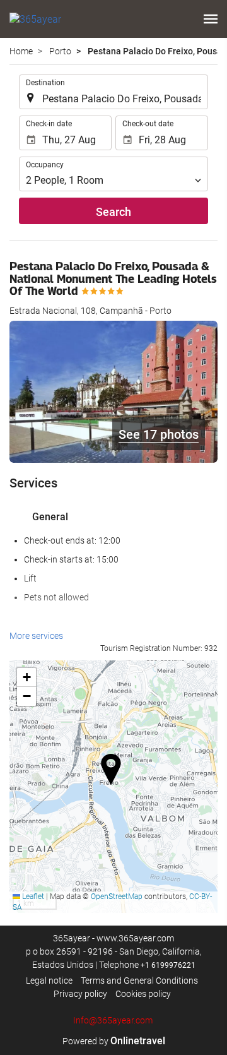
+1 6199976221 (168, 965)
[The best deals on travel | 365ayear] (35, 19)
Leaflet (32, 896)
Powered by (113, 1041)
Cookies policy (143, 994)
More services (36, 636)
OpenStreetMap (117, 896)
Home (21, 51)
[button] (211, 19)
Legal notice (49, 980)
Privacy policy (80, 994)
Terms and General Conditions (139, 980)
